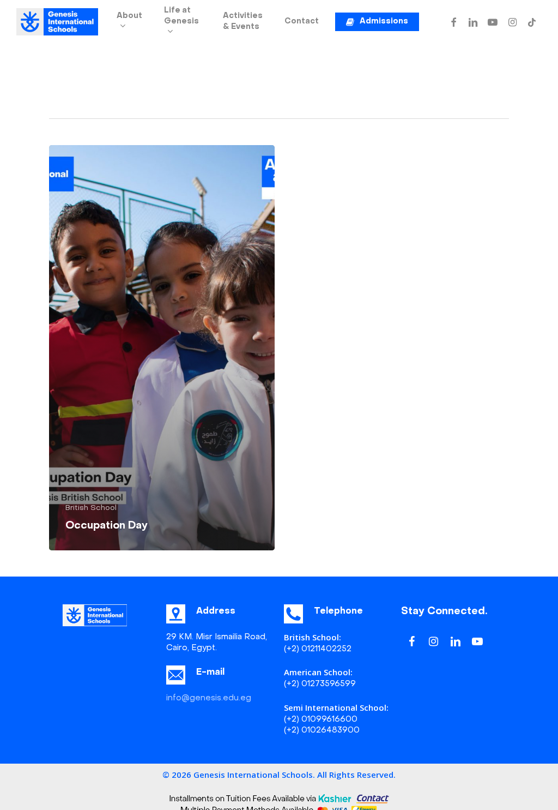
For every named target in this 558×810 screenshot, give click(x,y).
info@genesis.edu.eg (208, 698)
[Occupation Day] (162, 347)
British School (91, 508)
